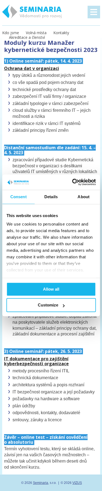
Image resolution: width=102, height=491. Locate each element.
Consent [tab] (18, 196)
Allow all (51, 289)
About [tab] (83, 196)
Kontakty (61, 32)
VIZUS (77, 483)
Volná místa (36, 32)
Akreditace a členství (27, 37)
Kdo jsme (10, 32)
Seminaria (40, 483)
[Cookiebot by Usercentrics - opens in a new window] (73, 182)
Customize (48, 305)
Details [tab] (51, 196)
